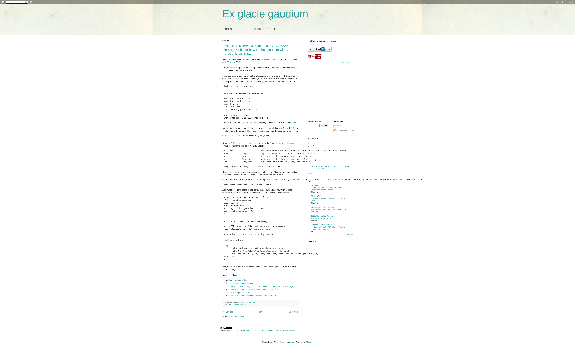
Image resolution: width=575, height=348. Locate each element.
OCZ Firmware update (237, 280)
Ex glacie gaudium (265, 14)
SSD (250, 305)
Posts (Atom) (238, 316)
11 (311, 150)
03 (314, 160)
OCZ (246, 305)
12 (311, 146)
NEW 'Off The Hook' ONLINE (321, 218)
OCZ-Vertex (230, 62)
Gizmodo (314, 185)
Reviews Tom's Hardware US (323, 225)
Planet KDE (316, 196)
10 (311, 153)
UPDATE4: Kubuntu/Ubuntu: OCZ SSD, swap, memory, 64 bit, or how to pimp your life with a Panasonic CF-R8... (255, 50)
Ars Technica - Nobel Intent (322, 207)
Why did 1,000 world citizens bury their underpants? (329, 209)
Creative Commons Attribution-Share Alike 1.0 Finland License (269, 331)
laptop (237, 305)
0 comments (251, 302)
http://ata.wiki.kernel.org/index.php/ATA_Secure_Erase (252, 296)
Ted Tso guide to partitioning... (241, 283)
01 (314, 163)
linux (241, 305)
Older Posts (293, 312)
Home (261, 312)
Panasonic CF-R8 (268, 59)
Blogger (309, 342)
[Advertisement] (326, 97)
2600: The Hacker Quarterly (323, 216)
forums (293, 123)
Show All (350, 234)
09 (311, 174)
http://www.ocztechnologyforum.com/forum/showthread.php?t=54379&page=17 (262, 286)
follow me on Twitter (345, 63)
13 (311, 143)
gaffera (292, 342)
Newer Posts (228, 312)
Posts (338, 126)
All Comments (342, 130)
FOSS (231, 305)
